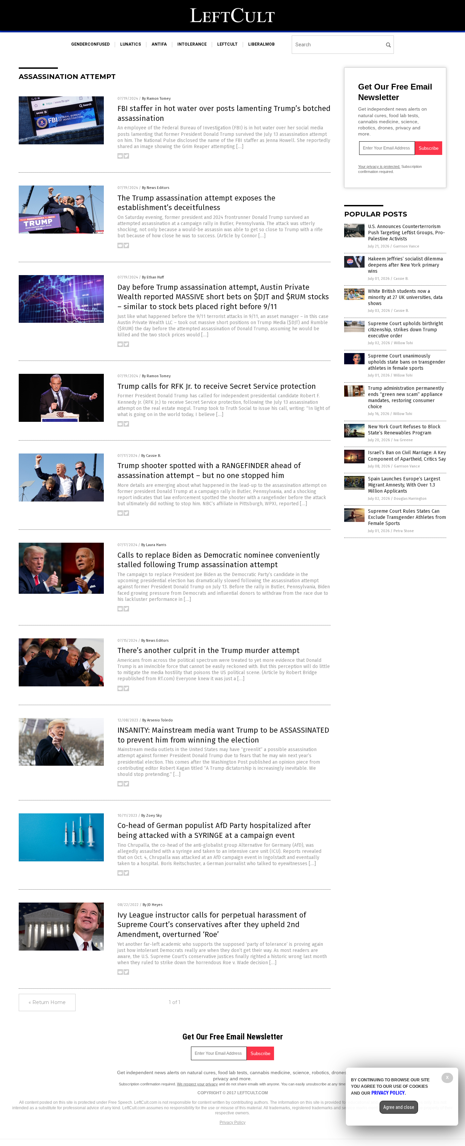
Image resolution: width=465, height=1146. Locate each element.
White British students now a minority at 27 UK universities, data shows (405, 297)
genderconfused (90, 44)
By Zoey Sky (151, 815)
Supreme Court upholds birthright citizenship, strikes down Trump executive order (405, 330)
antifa (159, 44)
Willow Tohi (403, 343)
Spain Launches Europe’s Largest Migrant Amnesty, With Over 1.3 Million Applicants (404, 485)
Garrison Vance (406, 246)
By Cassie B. (151, 455)
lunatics (130, 44)
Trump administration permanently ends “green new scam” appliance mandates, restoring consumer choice (406, 397)
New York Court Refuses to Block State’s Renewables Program (404, 430)
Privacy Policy (232, 1122)
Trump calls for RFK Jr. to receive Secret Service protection (216, 386)
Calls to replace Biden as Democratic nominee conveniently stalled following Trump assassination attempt (218, 560)
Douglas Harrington (410, 498)
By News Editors (155, 188)
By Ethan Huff (153, 277)
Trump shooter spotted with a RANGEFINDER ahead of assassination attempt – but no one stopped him (209, 470)
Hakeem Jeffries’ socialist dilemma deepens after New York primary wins (405, 265)
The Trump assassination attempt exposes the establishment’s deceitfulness (196, 202)
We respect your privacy (197, 1084)
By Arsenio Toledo (157, 720)
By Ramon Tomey (156, 98)
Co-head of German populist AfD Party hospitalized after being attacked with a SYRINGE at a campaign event (214, 830)
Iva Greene (403, 440)
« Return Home (47, 1002)
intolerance (192, 44)
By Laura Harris (153, 545)
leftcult (227, 44)
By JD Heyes (152, 905)
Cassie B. (401, 278)
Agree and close (398, 1107)
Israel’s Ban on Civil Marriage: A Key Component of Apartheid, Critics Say (407, 456)
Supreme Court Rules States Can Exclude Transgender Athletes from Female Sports (407, 517)
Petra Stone (404, 531)
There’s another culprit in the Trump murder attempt (208, 650)
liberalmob (261, 44)
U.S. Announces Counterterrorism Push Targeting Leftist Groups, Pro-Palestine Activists (406, 233)
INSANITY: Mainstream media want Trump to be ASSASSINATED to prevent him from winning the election (223, 735)
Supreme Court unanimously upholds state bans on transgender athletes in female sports (406, 362)
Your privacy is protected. (379, 166)
